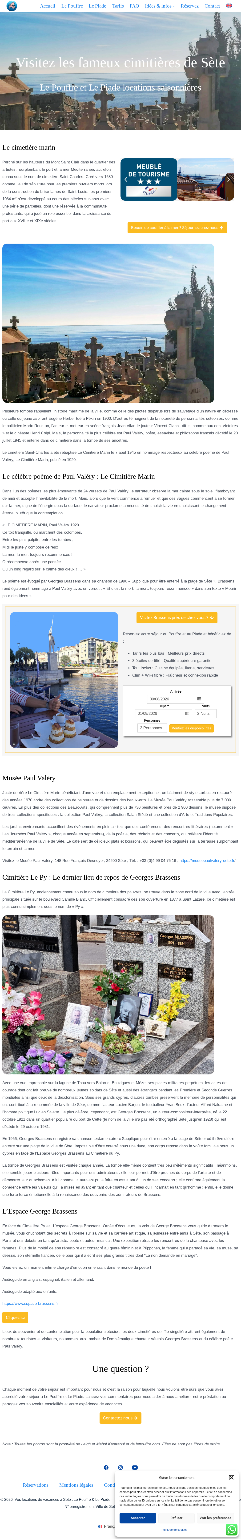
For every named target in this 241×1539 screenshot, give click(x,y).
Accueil (47, 5)
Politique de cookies (174, 1529)
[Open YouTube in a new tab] (134, 1467)
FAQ (134, 5)
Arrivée (175, 691)
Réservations (35, 1485)
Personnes (152, 720)
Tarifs (118, 5)
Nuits (205, 706)
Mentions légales (76, 1485)
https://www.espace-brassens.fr (30, 1303)
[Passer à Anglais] (229, 6)
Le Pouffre (72, 5)
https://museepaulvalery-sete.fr (207, 860)
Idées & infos (158, 5)
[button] (231, 1477)
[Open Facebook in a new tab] (106, 1467)
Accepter (138, 1518)
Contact (212, 5)
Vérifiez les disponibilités (191, 728)
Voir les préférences (215, 1518)
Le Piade (97, 5)
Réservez (190, 5)
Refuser (176, 1518)
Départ (163, 706)
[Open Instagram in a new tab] (120, 1467)
